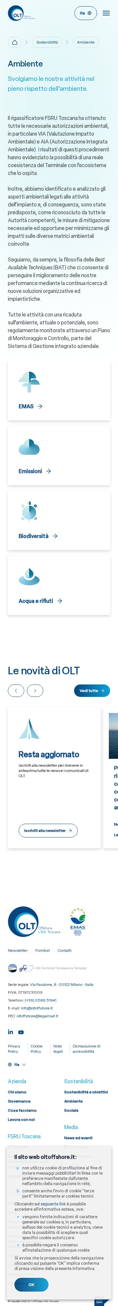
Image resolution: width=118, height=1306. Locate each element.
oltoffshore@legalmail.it (37, 1016)
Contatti (64, 950)
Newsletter (18, 950)
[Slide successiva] (35, 690)
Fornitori (42, 950)
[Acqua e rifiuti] (59, 585)
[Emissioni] (59, 455)
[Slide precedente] (16, 690)
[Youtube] (21, 1031)
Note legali (58, 1049)
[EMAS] (59, 390)
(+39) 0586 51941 (40, 1000)
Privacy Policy (14, 1049)
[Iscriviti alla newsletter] (54, 778)
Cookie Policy (37, 1049)
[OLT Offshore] (32, 13)
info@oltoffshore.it (37, 1008)
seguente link (53, 1204)
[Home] (15, 42)
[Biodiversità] (59, 520)
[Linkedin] (10, 1031)
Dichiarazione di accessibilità (86, 1049)
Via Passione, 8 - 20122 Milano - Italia (61, 984)
